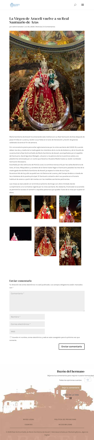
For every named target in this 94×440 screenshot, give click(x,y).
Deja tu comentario (70, 387)
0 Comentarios (49, 27)
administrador (18, 27)
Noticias (39, 27)
